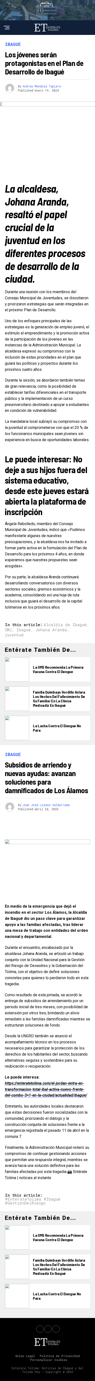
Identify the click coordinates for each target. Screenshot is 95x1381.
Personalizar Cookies (48, 1360)
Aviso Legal (25, 1356)
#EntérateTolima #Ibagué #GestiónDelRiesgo (32, 1201)
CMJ (8, 630)
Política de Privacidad (60, 1356)
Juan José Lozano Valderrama (46, 805)
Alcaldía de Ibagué (65, 625)
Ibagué (24, 630)
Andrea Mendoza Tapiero (42, 86)
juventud (14, 635)
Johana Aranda (51, 630)
